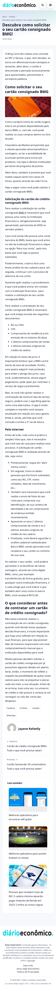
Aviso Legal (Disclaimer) (28, 968)
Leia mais (31, 960)
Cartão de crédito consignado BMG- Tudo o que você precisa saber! (27, 746)
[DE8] (19, 5)
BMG (22, 212)
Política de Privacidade (28, 971)
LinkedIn (35, 708)
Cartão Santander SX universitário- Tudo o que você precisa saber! (26, 764)
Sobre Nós (28, 965)
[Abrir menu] (50, 5)
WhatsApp (11, 715)
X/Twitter (23, 708)
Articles (12, 17)
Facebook (11, 708)
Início (4, 17)
